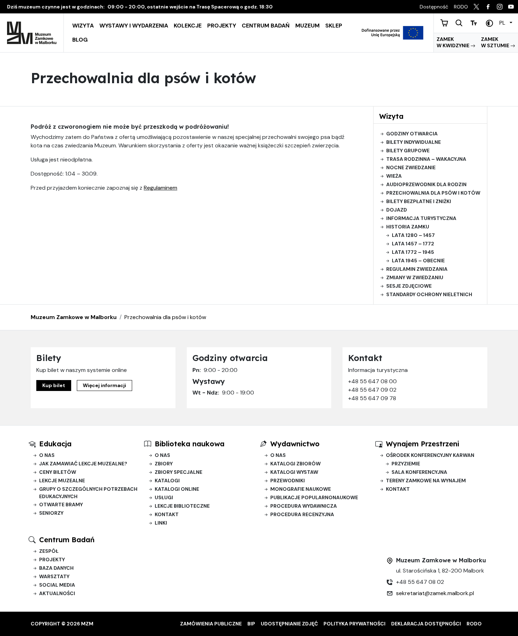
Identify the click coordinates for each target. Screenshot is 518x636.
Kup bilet (53, 385)
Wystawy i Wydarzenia (133, 25)
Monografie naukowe (300, 489)
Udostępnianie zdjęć (289, 623)
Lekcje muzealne (62, 480)
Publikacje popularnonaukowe (314, 497)
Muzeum (307, 25)
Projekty (221, 25)
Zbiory (164, 463)
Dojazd (396, 210)
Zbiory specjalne (178, 472)
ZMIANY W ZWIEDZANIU (414, 277)
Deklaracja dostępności (426, 623)
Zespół (48, 551)
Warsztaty (54, 576)
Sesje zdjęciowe (409, 286)
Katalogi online (177, 489)
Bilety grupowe (408, 150)
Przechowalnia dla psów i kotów (433, 193)
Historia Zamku (407, 227)
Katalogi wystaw (294, 472)
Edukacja (55, 443)
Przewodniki (287, 480)
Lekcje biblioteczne (182, 506)
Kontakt (167, 514)
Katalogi (167, 480)
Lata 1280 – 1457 (413, 235)
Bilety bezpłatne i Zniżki (418, 201)
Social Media (57, 585)
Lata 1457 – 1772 (413, 243)
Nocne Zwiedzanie (411, 167)
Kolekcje (188, 25)
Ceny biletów (57, 472)
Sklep (333, 25)
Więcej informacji (104, 385)
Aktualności (57, 593)
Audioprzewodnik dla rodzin (426, 184)
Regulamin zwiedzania (417, 269)
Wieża (394, 176)
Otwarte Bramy (61, 504)
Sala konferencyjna (419, 472)
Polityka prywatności (354, 623)
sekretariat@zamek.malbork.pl (435, 593)
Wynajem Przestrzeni (422, 443)
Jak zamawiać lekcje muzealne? (83, 463)
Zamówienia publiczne (211, 623)
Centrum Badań (266, 25)
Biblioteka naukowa (189, 443)
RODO (474, 623)
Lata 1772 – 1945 (413, 252)
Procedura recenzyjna (302, 514)
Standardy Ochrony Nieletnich (429, 294)
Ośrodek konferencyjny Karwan (430, 455)
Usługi (164, 497)
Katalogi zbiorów (295, 463)
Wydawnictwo (295, 443)
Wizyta (83, 25)
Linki (161, 523)
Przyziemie (405, 463)
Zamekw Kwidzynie (453, 42)
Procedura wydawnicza (303, 506)
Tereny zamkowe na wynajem (426, 480)
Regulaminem (160, 187)
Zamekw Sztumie (495, 42)
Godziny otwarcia (412, 133)
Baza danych (56, 568)
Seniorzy (51, 513)
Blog (80, 39)
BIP (251, 623)
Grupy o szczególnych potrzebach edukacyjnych (88, 493)
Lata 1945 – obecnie (418, 260)
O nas (47, 455)
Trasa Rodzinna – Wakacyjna (426, 159)
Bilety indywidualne (413, 142)
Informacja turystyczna (421, 218)
